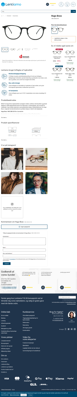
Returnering (26, 325)
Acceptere (23, 395)
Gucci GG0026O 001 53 (57, 74)
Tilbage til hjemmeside (6, 389)
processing (12, 259)
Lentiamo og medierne (7, 367)
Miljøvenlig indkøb (6, 351)
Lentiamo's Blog (5, 364)
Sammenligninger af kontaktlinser (31, 351)
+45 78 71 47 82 (59, 318)
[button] (5, 49)
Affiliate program (5, 348)
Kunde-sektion (26, 330)
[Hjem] (1, 15)
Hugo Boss (15, 15)
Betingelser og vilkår (6, 328)
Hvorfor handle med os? (7, 369)
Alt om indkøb (4, 315)
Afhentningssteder (6, 323)
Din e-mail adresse (7, 253)
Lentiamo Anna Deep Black (57, 57)
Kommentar (6, 236)
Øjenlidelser (26, 345)
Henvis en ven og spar (6, 346)
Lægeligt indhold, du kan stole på (31, 348)
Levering (3, 320)
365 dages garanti (27, 328)
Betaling (3, 318)
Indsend (7, 263)
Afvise (30, 395)
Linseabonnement (5, 341)
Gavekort (3, 326)
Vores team (4, 362)
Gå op (13, 389)
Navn (4, 247)
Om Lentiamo (4, 359)
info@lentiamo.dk (58, 320)
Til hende (9, 15)
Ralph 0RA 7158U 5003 (70, 74)
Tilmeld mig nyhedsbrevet (69, 300)
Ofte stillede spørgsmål (29, 315)
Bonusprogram (5, 343)
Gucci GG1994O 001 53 (70, 57)
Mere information (14, 395)
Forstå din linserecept (28, 343)
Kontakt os (4, 372)
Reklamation (26, 322)
